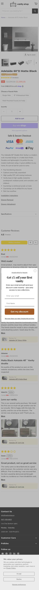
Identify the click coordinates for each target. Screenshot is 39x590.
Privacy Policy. (11, 568)
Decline (18, 579)
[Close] (35, 270)
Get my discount (19, 311)
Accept (19, 574)
